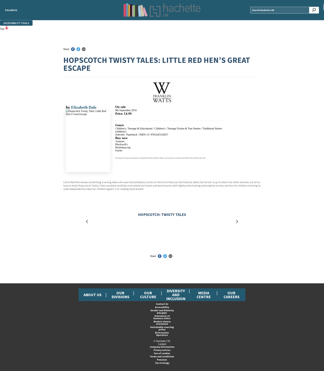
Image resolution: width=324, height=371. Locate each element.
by (68, 107)
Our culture (148, 295)
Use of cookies (162, 353)
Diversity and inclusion (175, 295)
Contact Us (162, 303)
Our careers (231, 295)
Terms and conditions (162, 356)
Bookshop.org (122, 147)
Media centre (204, 295)
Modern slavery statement (162, 322)
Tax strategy (162, 362)
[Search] (314, 10)
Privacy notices (162, 350)
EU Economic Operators (162, 334)
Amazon (119, 141)
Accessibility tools (16, 23)
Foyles (118, 150)
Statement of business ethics (162, 317)
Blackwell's (121, 144)
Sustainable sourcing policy (162, 328)
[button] (87, 221)
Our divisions (120, 295)
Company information (162, 346)
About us (92, 295)
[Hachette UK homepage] (162, 10)
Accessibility (162, 307)
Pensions (162, 359)
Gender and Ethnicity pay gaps (162, 311)
